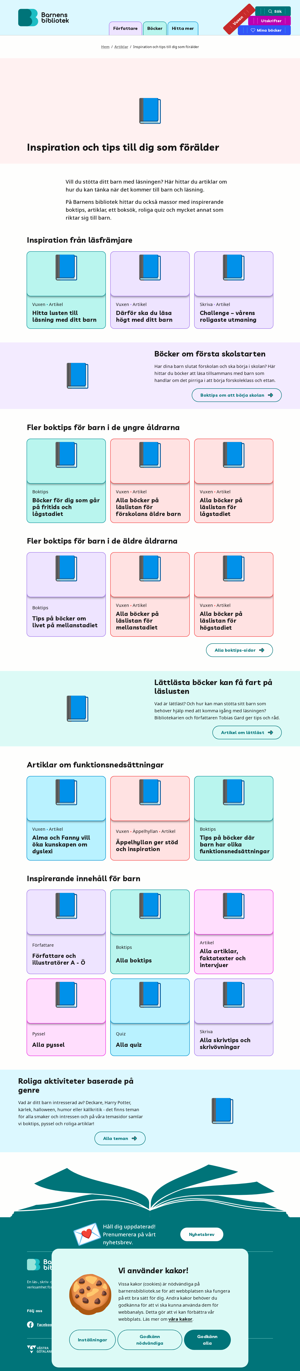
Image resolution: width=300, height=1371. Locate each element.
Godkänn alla (207, 1340)
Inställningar (92, 1339)
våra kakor (180, 1319)
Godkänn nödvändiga (149, 1340)
